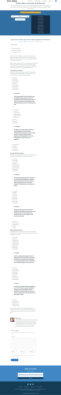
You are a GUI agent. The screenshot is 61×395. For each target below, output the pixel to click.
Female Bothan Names (16, 50)
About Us (21, 386)
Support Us (26, 386)
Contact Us (32, 386)
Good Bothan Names (16, 48)
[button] (56, 1)
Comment (13, 336)
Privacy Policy (39, 386)
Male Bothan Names (16, 52)
